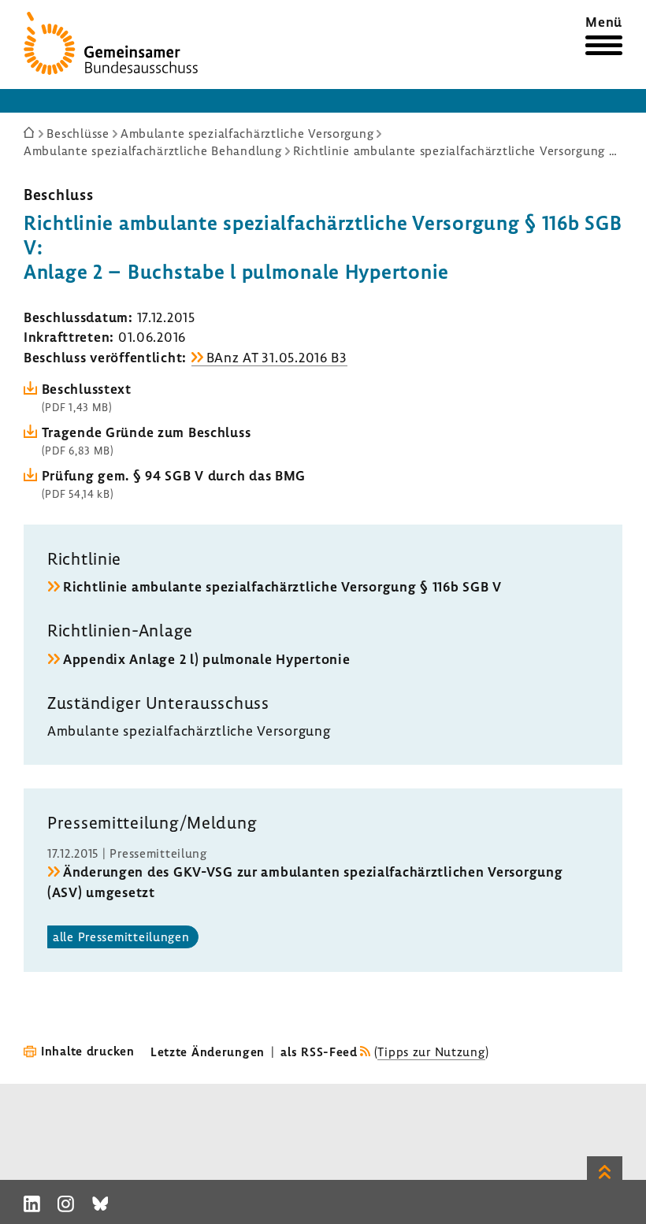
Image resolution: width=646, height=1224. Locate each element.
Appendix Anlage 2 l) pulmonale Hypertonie (207, 659)
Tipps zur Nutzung (430, 1051)
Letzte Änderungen (207, 1051)
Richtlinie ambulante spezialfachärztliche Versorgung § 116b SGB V (282, 586)
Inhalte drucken (88, 1051)
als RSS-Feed (319, 1051)
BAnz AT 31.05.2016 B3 (276, 357)
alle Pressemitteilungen (121, 936)
